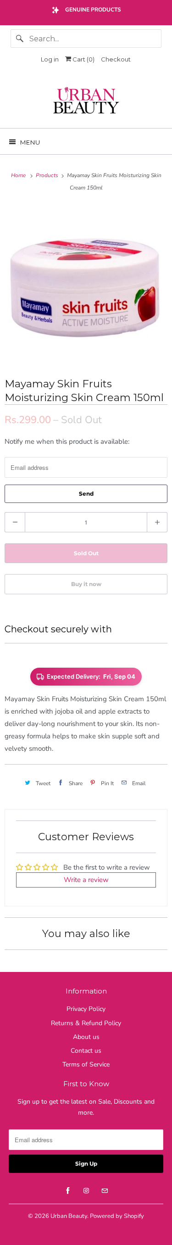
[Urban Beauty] (86, 101)
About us (86, 1037)
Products (48, 175)
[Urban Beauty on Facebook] (68, 1191)
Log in (50, 59)
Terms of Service (86, 1064)
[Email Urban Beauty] (105, 1191)
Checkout (116, 59)
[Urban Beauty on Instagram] (86, 1191)
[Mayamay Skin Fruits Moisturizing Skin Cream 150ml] (86, 284)
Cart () (82, 59)
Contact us (86, 1050)
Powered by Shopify (117, 1216)
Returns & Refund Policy (86, 1023)
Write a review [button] (86, 879)
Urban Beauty (68, 1216)
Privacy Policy (86, 1009)
